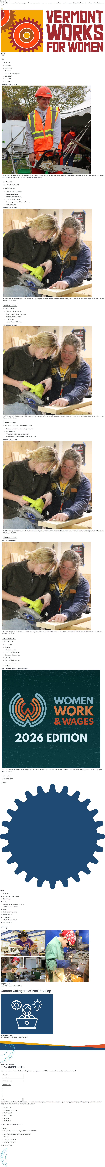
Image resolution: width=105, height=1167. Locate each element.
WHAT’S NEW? (8, 779)
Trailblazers (10, 319)
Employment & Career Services (16, 314)
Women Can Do (11, 204)
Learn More (6, 776)
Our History (8, 76)
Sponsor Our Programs (12, 660)
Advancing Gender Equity (11, 896)
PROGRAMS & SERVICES (11, 185)
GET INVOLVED (7, 182)
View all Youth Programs (14, 191)
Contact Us (8, 665)
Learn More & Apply (10, 305)
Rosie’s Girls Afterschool (13, 196)
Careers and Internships (12, 655)
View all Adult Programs (13, 311)
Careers (6, 1118)
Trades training (7, 914)
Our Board (8, 81)
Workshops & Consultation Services (17, 434)
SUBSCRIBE (6, 1084)
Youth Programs (10, 188)
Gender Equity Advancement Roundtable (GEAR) (21, 436)
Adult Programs (10, 308)
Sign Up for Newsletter (12, 652)
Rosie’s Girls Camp (12, 194)
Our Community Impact (12, 73)
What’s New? (8, 1115)
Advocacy (8, 71)
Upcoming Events (10, 650)
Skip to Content (5, 1)
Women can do (7, 922)
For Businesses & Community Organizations (18, 425)
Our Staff (8, 78)
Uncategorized (7, 917)
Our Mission (8, 68)
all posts (5, 893)
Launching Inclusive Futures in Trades (17, 202)
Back (2, 56)
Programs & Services (10, 1110)
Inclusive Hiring (11, 431)
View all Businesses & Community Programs (20, 429)
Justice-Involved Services (14, 322)
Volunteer (8, 657)
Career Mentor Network (13, 316)
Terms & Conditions (10, 1139)
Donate (7, 647)
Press (4, 909)
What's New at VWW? (10, 920)
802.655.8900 (32, 1131)
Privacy (6, 1137)
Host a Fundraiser (10, 663)
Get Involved (9, 644)
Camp (5, 901)
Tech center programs (10, 912)
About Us (7, 62)
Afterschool (6, 899)
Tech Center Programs (13, 199)
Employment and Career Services (13, 904)
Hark (10, 1145)
